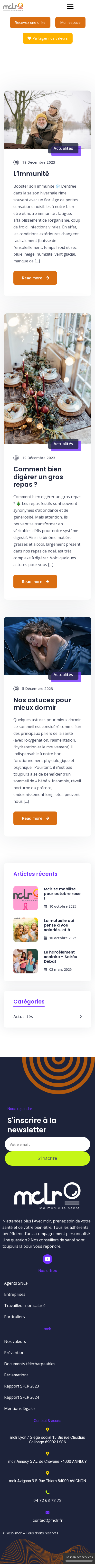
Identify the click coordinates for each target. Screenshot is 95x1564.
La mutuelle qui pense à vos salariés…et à (59, 925)
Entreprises (14, 1294)
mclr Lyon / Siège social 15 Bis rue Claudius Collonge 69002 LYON (47, 1439)
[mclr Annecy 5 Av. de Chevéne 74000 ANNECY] (47, 1453)
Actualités (63, 148)
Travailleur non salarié (25, 1305)
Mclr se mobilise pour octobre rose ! (62, 893)
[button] (70, 6)
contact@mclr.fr (48, 1520)
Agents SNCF (16, 1283)
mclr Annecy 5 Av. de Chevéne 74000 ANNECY (47, 1461)
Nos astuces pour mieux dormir (42, 704)
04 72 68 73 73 (47, 1500)
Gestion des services (79, 1557)
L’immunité (31, 173)
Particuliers (14, 1316)
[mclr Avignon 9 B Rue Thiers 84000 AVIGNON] (47, 1473)
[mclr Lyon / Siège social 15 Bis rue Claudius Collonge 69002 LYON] (47, 1429)
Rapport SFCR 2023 (21, 1386)
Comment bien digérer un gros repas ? (38, 477)
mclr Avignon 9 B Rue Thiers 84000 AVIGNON (47, 1481)
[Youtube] (47, 1259)
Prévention (14, 1352)
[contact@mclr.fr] (47, 1512)
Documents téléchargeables (29, 1363)
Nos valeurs (15, 1341)
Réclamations (16, 1375)
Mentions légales (20, 1408)
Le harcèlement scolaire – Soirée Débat (60, 956)
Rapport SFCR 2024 (21, 1397)
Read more (32, 278)
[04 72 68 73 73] (47, 1492)
